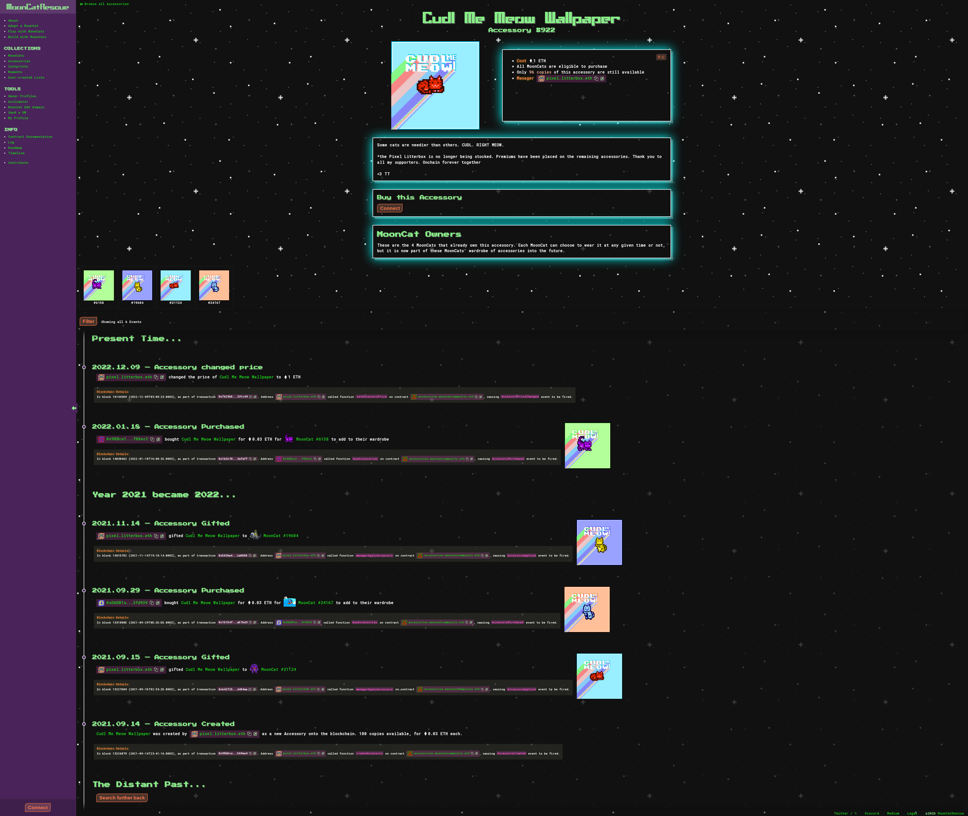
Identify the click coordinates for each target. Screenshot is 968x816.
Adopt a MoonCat (23, 26)
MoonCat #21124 (278, 669)
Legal (912, 813)
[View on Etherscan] (601, 78)
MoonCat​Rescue (38, 7)
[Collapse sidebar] (74, 408)
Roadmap (15, 148)
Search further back (122, 797)
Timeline (16, 153)
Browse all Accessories (106, 4)
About (13, 20)
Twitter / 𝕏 (845, 813)
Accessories (19, 61)
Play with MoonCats (26, 31)
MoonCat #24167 (315, 602)
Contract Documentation (30, 137)
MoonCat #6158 (312, 439)
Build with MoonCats (27, 37)
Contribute (18, 162)
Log (11, 142)
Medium (893, 813)
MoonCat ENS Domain (26, 107)
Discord (872, 813)
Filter (88, 321)
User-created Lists (26, 77)
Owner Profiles (22, 96)
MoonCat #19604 (280, 535)
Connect (38, 807)
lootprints (18, 66)
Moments (15, 72)
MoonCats (16, 55)
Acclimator (18, 102)
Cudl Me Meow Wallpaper (247, 376)
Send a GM (17, 112)
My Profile (18, 118)
